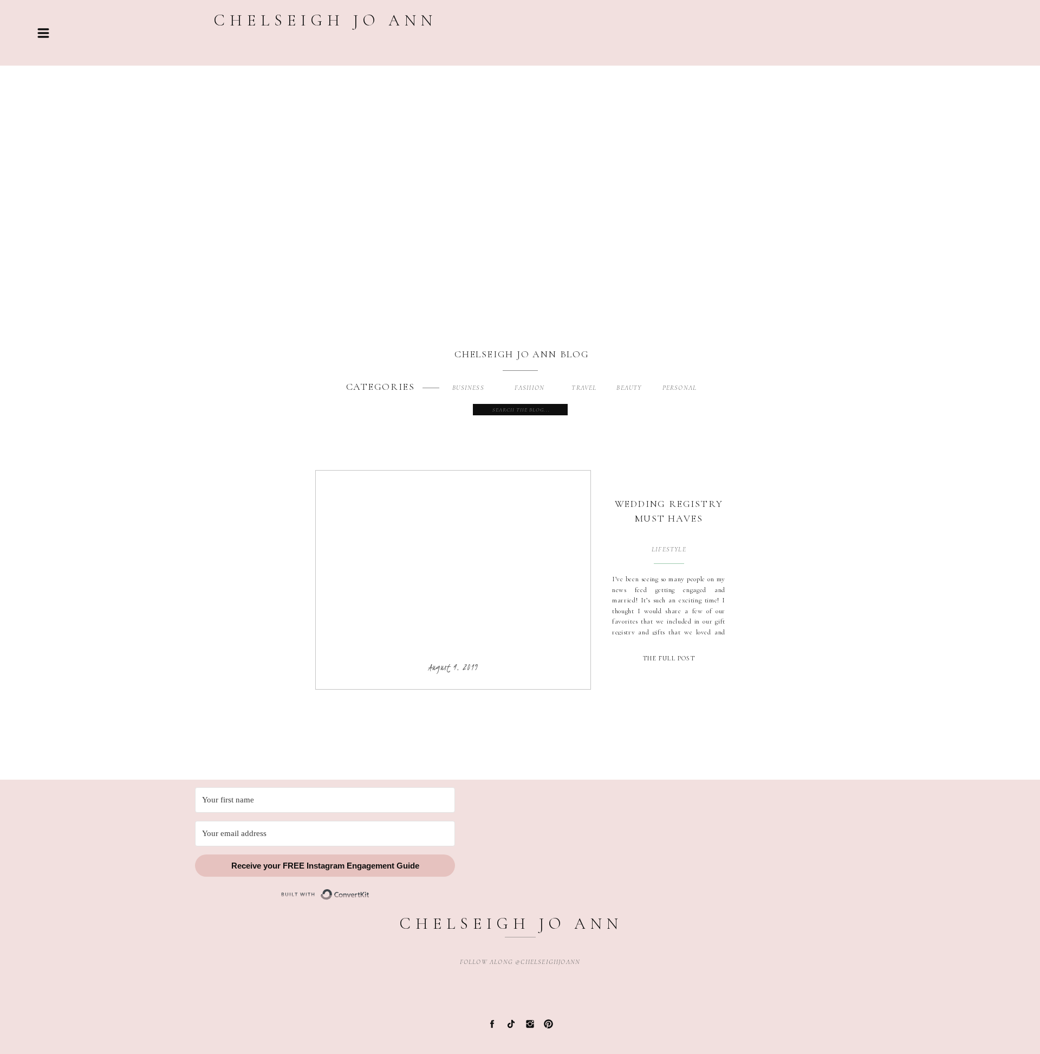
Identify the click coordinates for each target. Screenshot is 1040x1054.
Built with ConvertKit (369, 889)
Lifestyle (669, 549)
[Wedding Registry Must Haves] (453, 565)
